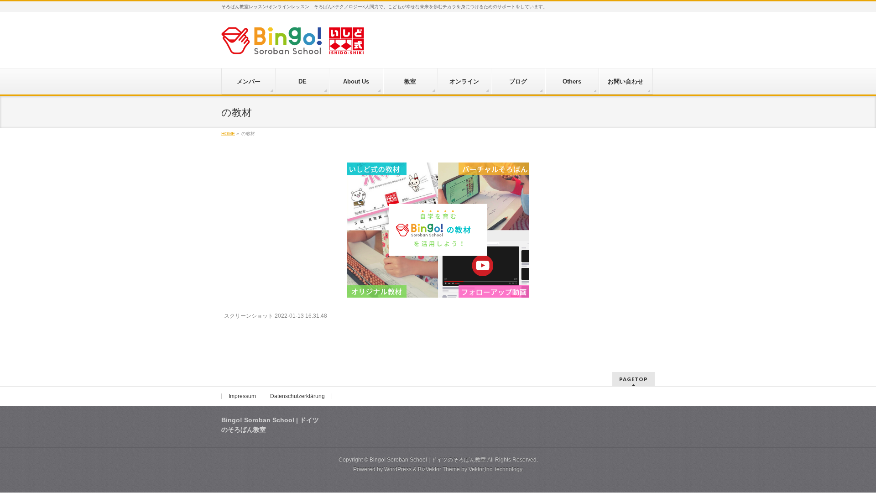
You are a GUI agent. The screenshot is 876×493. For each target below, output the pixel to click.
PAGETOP (633, 379)
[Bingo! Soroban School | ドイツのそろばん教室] (292, 44)
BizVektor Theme (439, 469)
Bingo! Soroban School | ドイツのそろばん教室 (428, 459)
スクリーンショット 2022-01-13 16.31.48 (275, 316)
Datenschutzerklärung (297, 396)
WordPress (398, 469)
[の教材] (438, 230)
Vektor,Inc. (481, 469)
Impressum (242, 396)
